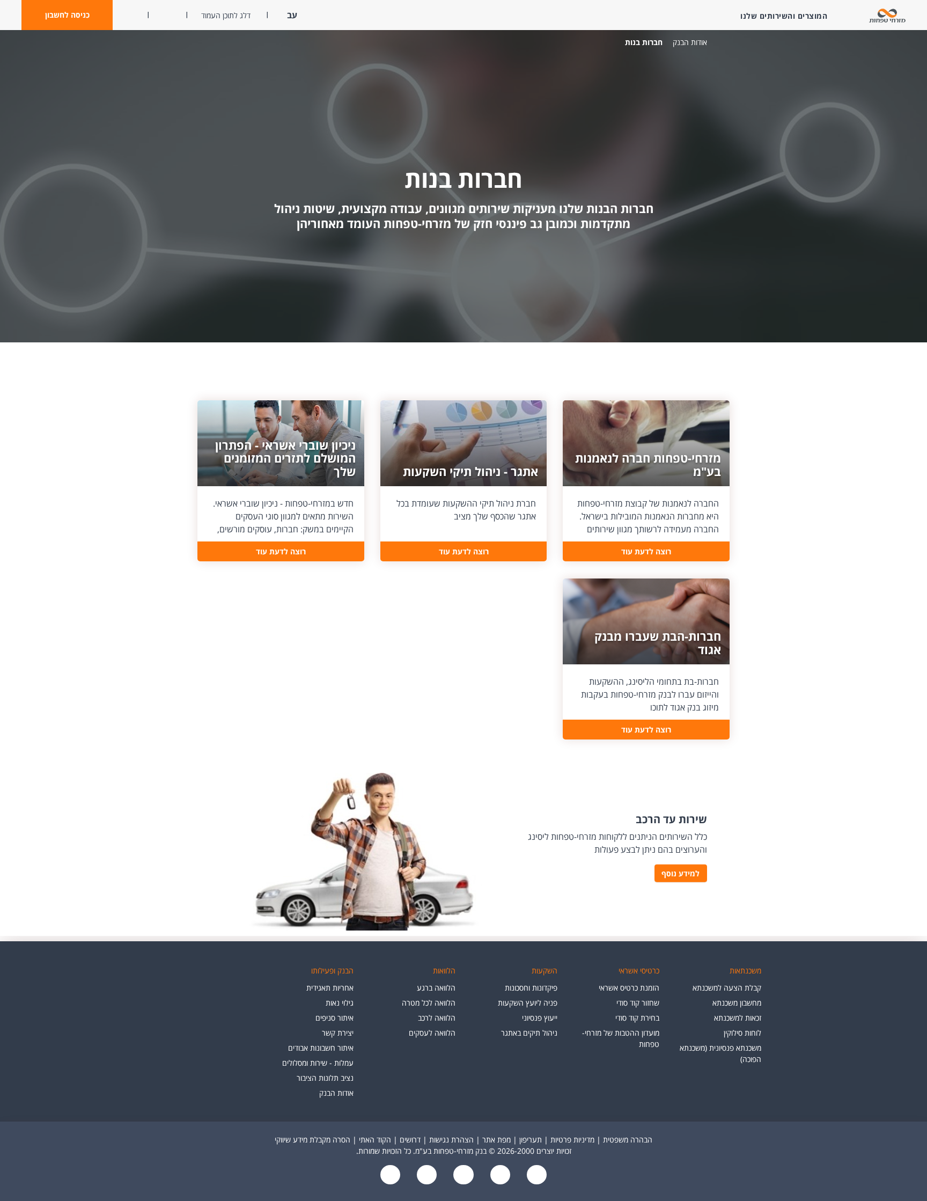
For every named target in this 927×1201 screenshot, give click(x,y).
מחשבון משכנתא (736, 1003)
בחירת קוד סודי (637, 1018)
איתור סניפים (334, 1018)
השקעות (544, 970)
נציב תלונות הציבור (325, 1078)
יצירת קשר (338, 1033)
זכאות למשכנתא (737, 1018)
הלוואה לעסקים (432, 1033)
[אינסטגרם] (390, 1175)
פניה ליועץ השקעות (527, 1003)
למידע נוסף (680, 873)
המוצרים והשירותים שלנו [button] (783, 16)
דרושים (410, 1139)
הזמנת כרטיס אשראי (629, 988)
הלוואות (444, 970)
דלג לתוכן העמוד (226, 15)
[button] (67, 15)
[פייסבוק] (535, 1175)
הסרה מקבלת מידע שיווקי (312, 1139)
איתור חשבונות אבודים (321, 1048)
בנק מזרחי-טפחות (723, 42)
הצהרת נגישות (451, 1139)
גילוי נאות (340, 1003)
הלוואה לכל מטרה (428, 1003)
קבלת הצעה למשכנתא (727, 988)
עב (291, 15)
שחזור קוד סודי (637, 1003)
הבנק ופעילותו (332, 970)
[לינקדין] (426, 1175)
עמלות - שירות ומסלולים (318, 1063)
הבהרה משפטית (627, 1139)
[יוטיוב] (499, 1175)
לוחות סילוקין (742, 1033)
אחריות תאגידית (330, 988)
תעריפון (530, 1139)
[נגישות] (462, 1175)
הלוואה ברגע (436, 988)
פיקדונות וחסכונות (531, 988)
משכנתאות (745, 970)
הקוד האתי (375, 1139)
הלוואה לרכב (436, 1018)
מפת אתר (496, 1139)
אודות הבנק (690, 42)
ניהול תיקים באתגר (529, 1033)
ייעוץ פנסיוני (539, 1018)
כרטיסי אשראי (639, 970)
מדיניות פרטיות (572, 1139)
